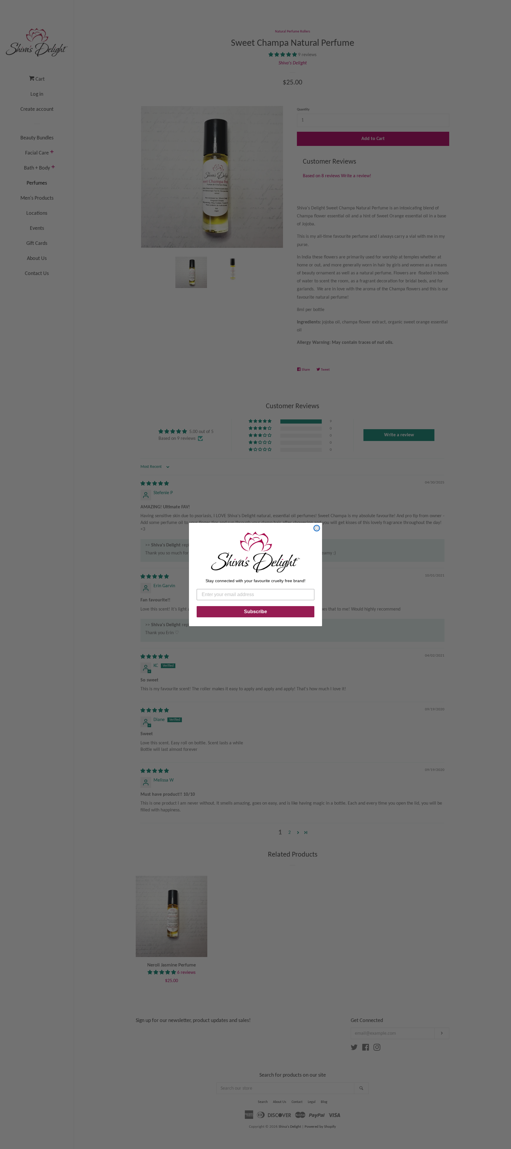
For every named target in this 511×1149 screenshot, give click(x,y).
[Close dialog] (317, 528)
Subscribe (255, 611)
